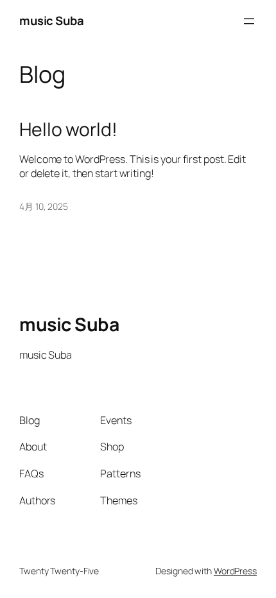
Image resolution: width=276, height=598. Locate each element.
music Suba (51, 20)
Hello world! (68, 129)
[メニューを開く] (249, 21)
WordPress (235, 571)
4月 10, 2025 (43, 206)
